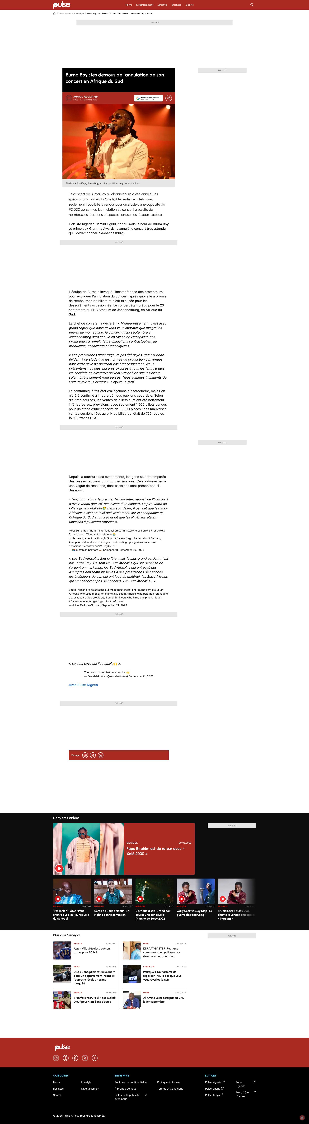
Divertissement (145, 4)
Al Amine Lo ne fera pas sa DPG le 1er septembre (163, 999)
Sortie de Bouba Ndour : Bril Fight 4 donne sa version (112, 913)
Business (176, 4)
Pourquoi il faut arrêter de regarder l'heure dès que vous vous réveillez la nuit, (162, 975)
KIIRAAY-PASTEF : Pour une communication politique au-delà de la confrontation (162, 952)
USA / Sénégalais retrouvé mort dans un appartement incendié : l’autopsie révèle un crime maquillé (94, 977)
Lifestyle (162, 4)
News (129, 4)
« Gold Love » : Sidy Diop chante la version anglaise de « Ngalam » (237, 914)
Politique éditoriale (168, 1082)
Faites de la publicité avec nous (127, 1096)
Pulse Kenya (212, 1095)
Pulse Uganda (240, 1084)
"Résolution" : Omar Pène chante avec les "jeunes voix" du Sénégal (71, 914)
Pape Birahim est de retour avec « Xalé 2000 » (155, 851)
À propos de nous (125, 1088)
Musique (80, 13)
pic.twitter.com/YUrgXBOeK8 (99, 546)
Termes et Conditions (170, 1088)
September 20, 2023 (131, 549)
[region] (154, 902)
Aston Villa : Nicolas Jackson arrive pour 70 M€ (92, 950)
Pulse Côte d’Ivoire (242, 1094)
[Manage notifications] (302, 1117)
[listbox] (154, 902)
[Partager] (168, 98)
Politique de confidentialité (131, 1082)
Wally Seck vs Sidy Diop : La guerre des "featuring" (194, 913)
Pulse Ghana (212, 1088)
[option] (72, 903)
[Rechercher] (252, 4)
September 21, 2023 (114, 605)
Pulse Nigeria (213, 1082)
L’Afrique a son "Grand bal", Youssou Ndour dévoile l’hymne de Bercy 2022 (153, 914)
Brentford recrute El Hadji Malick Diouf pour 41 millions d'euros (95, 999)
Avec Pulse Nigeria (83, 685)
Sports (190, 4)
